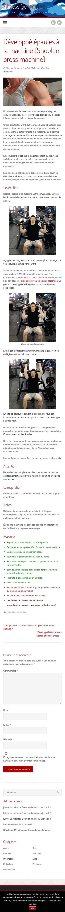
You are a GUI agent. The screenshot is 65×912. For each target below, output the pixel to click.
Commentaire (10, 670)
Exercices (8, 71)
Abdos (6, 848)
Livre (34, 858)
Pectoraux (37, 864)
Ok (32, 908)
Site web (7, 739)
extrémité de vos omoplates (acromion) (39, 280)
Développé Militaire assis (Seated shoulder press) (49, 634)
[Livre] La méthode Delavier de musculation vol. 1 (27, 818)
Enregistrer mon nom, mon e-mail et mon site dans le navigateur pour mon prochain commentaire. (29, 759)
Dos (34, 848)
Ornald (17, 68)
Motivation (8, 864)
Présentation (9, 869)
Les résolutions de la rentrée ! (17, 824)
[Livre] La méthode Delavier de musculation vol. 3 (27, 807)
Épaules (45, 68)
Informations (8, 858)
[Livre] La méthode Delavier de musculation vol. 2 (27, 812)
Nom (6, 710)
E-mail (7, 724)
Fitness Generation (24, 6)
